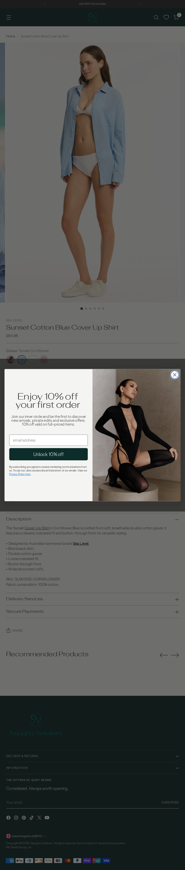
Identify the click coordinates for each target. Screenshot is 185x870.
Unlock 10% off (48, 454)
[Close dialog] (175, 375)
